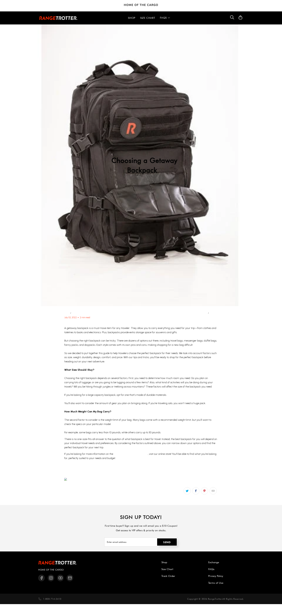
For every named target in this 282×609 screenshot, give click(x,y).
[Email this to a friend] (213, 490)
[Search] (232, 18)
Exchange (213, 562)
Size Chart (167, 569)
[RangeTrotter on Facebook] (41, 578)
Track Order (168, 576)
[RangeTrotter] (58, 18)
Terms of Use (215, 582)
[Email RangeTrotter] (70, 578)
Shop (164, 562)
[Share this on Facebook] (195, 490)
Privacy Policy (215, 576)
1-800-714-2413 (52, 599)
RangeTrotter (215, 599)
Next (212, 313)
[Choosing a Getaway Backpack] (83, 480)
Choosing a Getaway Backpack (93, 472)
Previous (202, 313)
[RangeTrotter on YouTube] (60, 578)
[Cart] (240, 19)
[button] (165, 18)
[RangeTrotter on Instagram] (51, 578)
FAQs (211, 569)
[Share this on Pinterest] (204, 490)
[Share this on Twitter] (187, 490)
